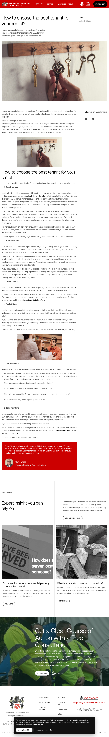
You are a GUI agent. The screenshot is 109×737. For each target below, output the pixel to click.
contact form (13, 433)
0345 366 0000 (90, 698)
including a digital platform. (34, 300)
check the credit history (37, 196)
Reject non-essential (43, 730)
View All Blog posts (72, 518)
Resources (62, 709)
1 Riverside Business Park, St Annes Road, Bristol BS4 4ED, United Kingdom (89, 710)
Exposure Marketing (100, 733)
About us (61, 697)
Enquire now (42, 673)
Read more (9, 604)
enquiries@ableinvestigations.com (89, 702)
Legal (60, 714)
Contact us (61, 703)
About (70, 4)
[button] (51, 4)
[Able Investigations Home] (17, 703)
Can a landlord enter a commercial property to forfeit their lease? (26, 585)
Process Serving (42, 708)
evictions (69, 249)
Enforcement (44, 697)
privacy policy (37, 725)
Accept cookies (24, 730)
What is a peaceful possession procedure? (80, 583)
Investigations (44, 702)
